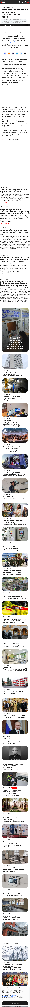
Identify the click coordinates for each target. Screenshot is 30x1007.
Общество (5, 25)
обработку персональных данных (10, 995)
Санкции (11, 25)
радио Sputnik (9, 42)
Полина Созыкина (12, 139)
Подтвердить (15, 1003)
